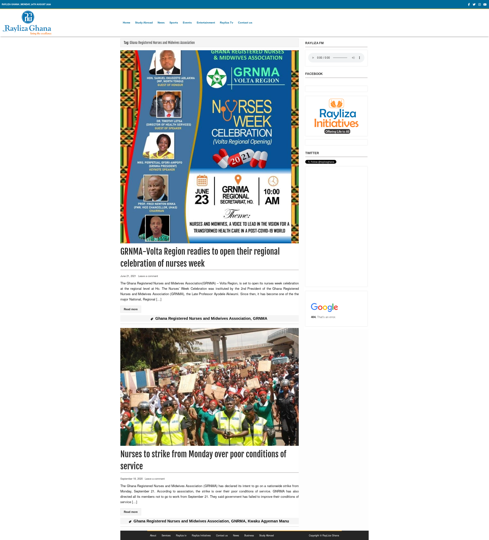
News (161, 22)
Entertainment (206, 22)
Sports (173, 22)
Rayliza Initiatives (201, 535)
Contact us (245, 22)
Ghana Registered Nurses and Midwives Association (203, 318)
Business (249, 535)
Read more (131, 309)
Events (187, 22)
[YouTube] (485, 4)
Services (166, 535)
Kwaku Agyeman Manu (268, 521)
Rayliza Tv (226, 22)
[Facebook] (469, 4)
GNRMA (238, 521)
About (153, 535)
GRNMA (260, 318)
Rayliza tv (181, 535)
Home (126, 22)
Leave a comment (148, 276)
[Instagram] (479, 4)
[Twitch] (474, 4)
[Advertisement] (336, 226)
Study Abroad (144, 22)
